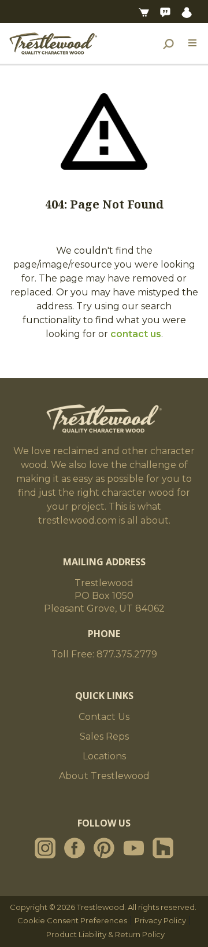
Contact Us (104, 716)
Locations (104, 756)
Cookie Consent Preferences (72, 920)
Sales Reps (104, 736)
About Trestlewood (104, 775)
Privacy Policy (160, 920)
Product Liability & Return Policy (105, 934)
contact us (135, 333)
